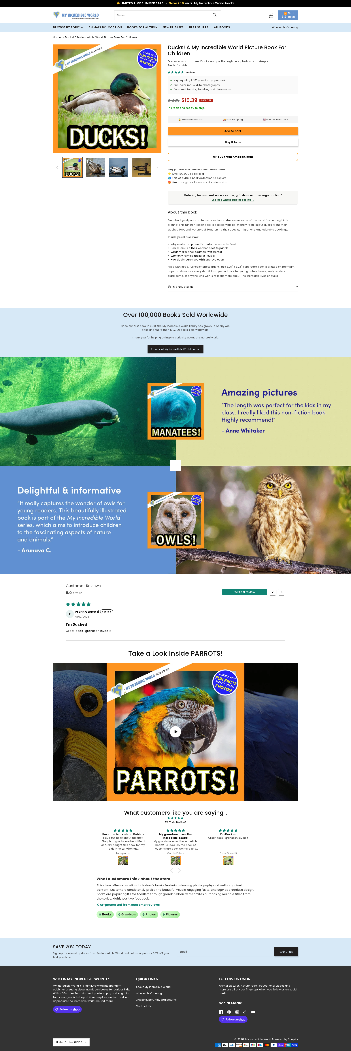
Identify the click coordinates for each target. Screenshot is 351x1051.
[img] (175, 818)
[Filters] (272, 592)
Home (57, 37)
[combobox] (167, 15)
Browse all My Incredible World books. (175, 349)
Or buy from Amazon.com (233, 157)
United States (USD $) (70, 1042)
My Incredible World (258, 1039)
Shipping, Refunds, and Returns (156, 1000)
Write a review (244, 592)
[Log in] (271, 15)
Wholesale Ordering (149, 993)
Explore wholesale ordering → (233, 200)
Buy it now (233, 142)
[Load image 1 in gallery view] (72, 167)
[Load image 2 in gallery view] (95, 167)
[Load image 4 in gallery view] (141, 167)
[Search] (214, 15)
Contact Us (143, 1006)
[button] (288, 15)
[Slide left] (57, 167)
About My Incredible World (153, 987)
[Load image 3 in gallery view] (118, 167)
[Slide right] (157, 167)
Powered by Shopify (285, 1039)
